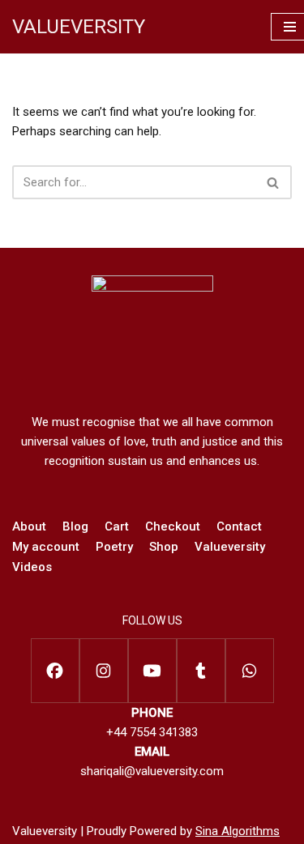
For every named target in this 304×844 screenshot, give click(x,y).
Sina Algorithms (237, 831)
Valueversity (230, 546)
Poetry (114, 546)
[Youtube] (152, 670)
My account (45, 546)
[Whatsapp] (249, 670)
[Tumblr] (201, 670)
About (29, 526)
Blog (75, 526)
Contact (239, 526)
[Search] (273, 182)
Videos (32, 567)
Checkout (172, 526)
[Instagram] (103, 670)
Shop (163, 546)
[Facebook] (55, 670)
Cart (117, 526)
